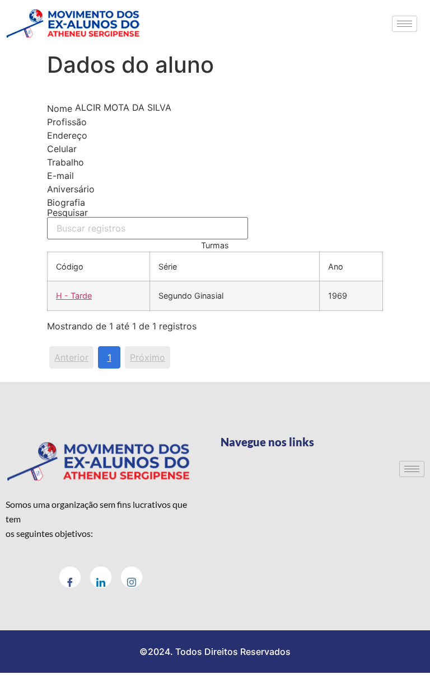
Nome (59, 108)
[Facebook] (70, 577)
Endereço (67, 135)
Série (167, 266)
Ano (335, 266)
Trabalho (65, 162)
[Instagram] (131, 577)
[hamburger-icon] (404, 24)
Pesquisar (67, 213)
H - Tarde (74, 295)
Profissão (67, 121)
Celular (62, 148)
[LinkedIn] (101, 577)
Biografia (66, 202)
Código (69, 266)
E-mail (60, 175)
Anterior (71, 357)
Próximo (147, 357)
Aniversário (71, 189)
